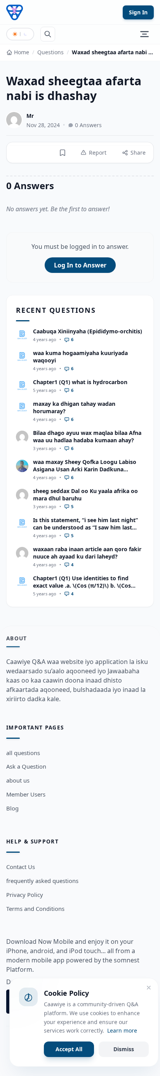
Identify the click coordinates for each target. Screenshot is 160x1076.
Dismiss (123, 1049)
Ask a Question (26, 766)
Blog (12, 808)
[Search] (47, 34)
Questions (50, 52)
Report (97, 152)
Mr (30, 115)
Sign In (138, 12)
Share (138, 152)
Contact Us (20, 867)
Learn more (122, 1030)
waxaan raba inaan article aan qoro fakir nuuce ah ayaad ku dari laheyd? (87, 552)
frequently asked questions (42, 881)
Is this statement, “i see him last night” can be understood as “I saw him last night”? (85, 527)
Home (21, 52)
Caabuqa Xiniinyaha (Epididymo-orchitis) (87, 331)
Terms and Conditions (35, 908)
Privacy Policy (24, 894)
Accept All (69, 1049)
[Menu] (144, 34)
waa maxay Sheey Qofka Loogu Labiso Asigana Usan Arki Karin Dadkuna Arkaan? (84, 469)
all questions (23, 753)
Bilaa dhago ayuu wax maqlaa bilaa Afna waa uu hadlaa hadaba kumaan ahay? (87, 436)
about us (18, 780)
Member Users (25, 794)
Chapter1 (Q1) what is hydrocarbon (80, 382)
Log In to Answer (80, 265)
